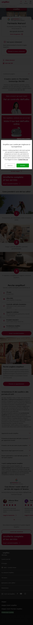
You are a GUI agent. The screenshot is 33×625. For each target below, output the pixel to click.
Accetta (22, 165)
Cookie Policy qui (23, 159)
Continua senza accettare (23, 138)
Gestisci (10, 165)
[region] (16, 154)
